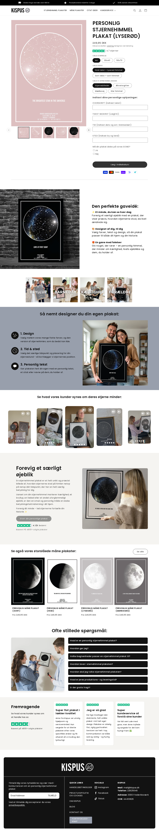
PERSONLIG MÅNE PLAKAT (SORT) (25, 609)
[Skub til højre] (88, 130)
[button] (108, 10)
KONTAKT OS (76, 812)
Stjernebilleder (102, 85)
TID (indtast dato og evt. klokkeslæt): (112, 124)
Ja (96, 150)
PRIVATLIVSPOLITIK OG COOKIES (79, 794)
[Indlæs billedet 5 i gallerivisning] (74, 132)
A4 (96, 60)
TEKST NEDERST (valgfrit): (106, 114)
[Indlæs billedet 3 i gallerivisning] (48, 132)
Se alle (140, 551)
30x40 (107, 60)
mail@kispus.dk (131, 787)
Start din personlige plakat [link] (34, 518)
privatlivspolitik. (17, 805)
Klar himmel (117, 91)
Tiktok (101, 798)
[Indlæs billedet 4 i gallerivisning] (61, 132)
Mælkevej (99, 91)
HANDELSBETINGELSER (80, 787)
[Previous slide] (13, 427)
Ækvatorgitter (122, 85)
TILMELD (52, 796)
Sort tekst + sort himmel (107, 75)
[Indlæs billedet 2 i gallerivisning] (36, 132)
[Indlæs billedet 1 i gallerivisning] (23, 132)
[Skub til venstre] (8, 130)
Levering (110, 46)
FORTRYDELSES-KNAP (80, 820)
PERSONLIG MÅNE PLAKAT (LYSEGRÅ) (94, 609)
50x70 (119, 60)
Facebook (103, 793)
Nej (97, 154)
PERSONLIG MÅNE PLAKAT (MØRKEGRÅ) (129, 609)
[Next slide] (146, 427)
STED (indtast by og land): (106, 135)
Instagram (103, 787)
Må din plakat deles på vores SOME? (111, 146)
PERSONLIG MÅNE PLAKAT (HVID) (60, 609)
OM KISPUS (74, 801)
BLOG (72, 806)
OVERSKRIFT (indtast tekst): (107, 103)
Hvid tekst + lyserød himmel (108, 70)
